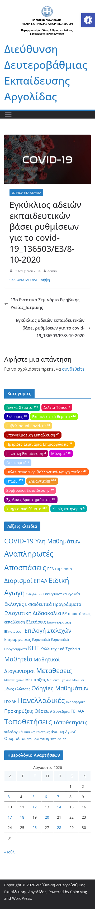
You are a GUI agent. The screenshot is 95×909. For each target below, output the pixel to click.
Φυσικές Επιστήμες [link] (37, 732)
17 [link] (10, 817)
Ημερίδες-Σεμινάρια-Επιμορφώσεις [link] (39, 444)
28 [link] (59, 827)
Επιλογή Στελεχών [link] (48, 630)
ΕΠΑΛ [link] (41, 580)
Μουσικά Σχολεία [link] (59, 680)
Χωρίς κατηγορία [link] (69, 508)
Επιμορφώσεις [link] (17, 639)
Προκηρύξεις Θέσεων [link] (28, 711)
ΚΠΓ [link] (33, 648)
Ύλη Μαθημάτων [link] (57, 541)
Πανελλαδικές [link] (41, 700)
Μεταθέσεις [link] (54, 670)
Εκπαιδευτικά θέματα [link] (26, 192)
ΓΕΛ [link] (50, 568)
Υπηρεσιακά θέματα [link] (26, 508)
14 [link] (59, 806)
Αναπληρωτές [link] (28, 553)
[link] (88, 20)
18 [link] (22, 817)
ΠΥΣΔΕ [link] (14, 481)
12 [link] (34, 806)
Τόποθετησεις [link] (70, 722)
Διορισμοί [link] (18, 581)
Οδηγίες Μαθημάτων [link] (59, 688)
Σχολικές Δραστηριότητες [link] (30, 499)
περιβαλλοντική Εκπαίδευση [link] (46, 739)
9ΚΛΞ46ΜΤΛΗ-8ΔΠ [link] (24, 279)
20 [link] (47, 817)
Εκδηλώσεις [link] (34, 594)
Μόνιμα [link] (61, 453)
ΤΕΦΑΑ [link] (77, 711)
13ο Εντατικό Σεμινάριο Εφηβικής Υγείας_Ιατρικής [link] (45, 303)
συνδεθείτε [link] (73, 369)
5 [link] (33, 796)
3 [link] (9, 796)
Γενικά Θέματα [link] (22, 407)
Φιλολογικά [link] (13, 731)
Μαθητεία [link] (18, 659)
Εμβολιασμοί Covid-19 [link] (28, 425)
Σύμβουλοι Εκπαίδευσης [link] (30, 490)
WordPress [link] (21, 898)
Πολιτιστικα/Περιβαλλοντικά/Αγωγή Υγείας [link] (46, 471)
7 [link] (58, 796)
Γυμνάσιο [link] (63, 568)
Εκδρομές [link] (16, 416)
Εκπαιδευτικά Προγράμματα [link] (53, 604)
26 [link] (34, 827)
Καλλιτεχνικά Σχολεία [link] (60, 648)
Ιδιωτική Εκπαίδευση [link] (26, 453)
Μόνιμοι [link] (78, 680)
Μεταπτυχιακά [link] (14, 680)
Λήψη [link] (45, 279)
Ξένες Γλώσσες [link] (17, 688)
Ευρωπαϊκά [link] (41, 639)
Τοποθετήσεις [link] (28, 721)
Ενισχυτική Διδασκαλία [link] (32, 613)
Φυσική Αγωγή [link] (64, 731)
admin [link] (52, 271)
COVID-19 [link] (19, 541)
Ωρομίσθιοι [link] (15, 738)
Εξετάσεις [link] (36, 622)
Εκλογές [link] (14, 603)
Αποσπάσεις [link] (25, 567)
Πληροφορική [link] (76, 702)
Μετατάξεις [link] (35, 679)
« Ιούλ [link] (9, 851)
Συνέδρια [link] (61, 711)
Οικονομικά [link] (17, 462)
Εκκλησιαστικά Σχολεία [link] (61, 594)
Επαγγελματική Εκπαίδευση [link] (32, 435)
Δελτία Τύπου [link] (57, 407)
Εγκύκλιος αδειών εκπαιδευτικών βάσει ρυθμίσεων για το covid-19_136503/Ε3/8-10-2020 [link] (50, 327)
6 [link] (46, 796)
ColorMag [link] (78, 891)
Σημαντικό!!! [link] (42, 481)
